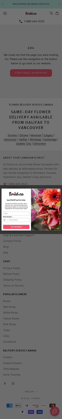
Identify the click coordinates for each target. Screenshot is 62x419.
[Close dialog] (58, 190)
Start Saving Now (16, 227)
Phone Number (7, 216)
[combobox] (6, 220)
